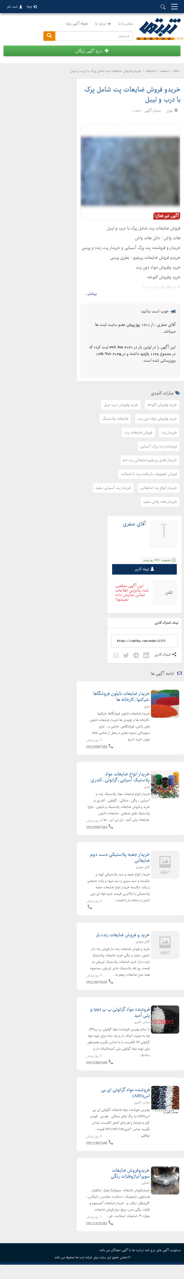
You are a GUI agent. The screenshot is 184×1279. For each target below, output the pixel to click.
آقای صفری (134, 524)
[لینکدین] (146, 656)
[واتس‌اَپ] (116, 656)
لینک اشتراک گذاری (167, 623)
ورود (29, 6)
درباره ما (100, 23)
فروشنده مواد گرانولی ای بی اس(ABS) (125, 1093)
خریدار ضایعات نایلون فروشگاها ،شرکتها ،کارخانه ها (121, 697)
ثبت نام (12, 6)
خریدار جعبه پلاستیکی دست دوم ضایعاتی (120, 858)
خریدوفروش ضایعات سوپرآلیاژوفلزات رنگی (130, 1173)
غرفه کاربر (142, 569)
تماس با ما (125, 23)
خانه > (174, 71)
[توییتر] (126, 656)
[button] (92, 51)
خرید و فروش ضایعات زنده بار (123, 935)
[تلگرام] (136, 656)
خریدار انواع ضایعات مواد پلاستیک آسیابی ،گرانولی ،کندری (120, 777)
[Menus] (174, 7)
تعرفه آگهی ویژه (77, 23)
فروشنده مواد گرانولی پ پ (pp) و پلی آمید (120, 1013)
